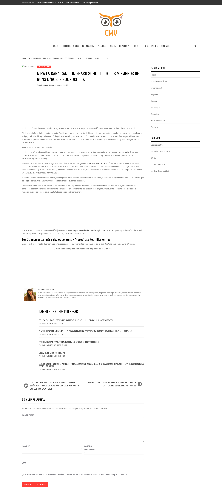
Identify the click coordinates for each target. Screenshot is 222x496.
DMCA (60, 2)
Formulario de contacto (46, 2)
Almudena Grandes (47, 85)
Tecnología (124, 45)
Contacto (165, 45)
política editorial (72, 2)
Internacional (88, 45)
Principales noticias (70, 45)
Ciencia (112, 45)
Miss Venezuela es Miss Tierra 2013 (52, 353)
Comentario (29, 415)
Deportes (136, 45)
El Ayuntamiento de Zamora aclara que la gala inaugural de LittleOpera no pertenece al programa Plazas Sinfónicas (85, 331)
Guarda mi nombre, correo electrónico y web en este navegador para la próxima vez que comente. (76, 474)
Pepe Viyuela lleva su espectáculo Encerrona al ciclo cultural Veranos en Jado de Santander (76, 320)
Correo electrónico (90, 449)
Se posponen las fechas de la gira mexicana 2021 (94, 230)
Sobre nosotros (28, 2)
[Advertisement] (83, 109)
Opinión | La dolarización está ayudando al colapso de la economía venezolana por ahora (111, 384)
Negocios (102, 45)
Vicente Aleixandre (48, 323)
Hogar (55, 45)
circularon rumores (97, 163)
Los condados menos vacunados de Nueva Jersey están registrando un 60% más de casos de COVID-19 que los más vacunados (54, 385)
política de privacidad (90, 2)
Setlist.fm (128, 152)
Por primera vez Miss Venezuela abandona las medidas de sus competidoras (69, 342)
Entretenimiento (151, 45)
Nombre (26, 446)
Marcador (102, 185)
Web (24, 463)
